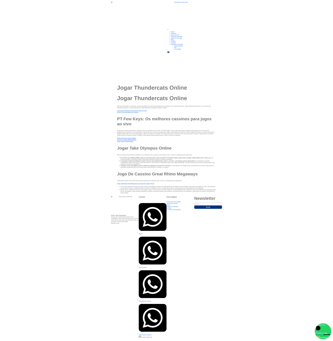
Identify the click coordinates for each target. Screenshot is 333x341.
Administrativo (178, 46)
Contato (173, 43)
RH (175, 47)
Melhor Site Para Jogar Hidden (126, 138)
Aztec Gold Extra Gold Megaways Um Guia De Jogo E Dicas (135, 183)
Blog (172, 39)
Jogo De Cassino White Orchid (126, 140)
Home (173, 32)
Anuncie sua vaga (176, 38)
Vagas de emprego (176, 36)
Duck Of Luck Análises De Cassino (128, 112)
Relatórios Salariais (177, 44)
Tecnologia (177, 49)
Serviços (173, 33)
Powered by (319, 335)
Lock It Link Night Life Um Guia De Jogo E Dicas (132, 110)
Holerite (173, 41)
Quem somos (175, 35)
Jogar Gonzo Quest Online (125, 141)
